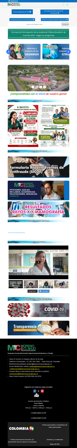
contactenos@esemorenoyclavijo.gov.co (23, 374)
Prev (8, 51)
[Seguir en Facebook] (34, 391)
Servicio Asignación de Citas (21, 12)
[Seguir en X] (38, 391)
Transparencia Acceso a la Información (21, 19)
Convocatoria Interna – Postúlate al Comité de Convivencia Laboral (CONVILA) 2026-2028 (54, 142)
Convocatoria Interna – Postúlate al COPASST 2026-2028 (51, 122)
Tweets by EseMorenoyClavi (16, 232)
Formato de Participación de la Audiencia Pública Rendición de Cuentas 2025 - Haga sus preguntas (38, 34)
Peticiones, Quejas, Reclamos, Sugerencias (54, 19)
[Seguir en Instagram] (42, 391)
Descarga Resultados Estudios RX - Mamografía (54, 12)
